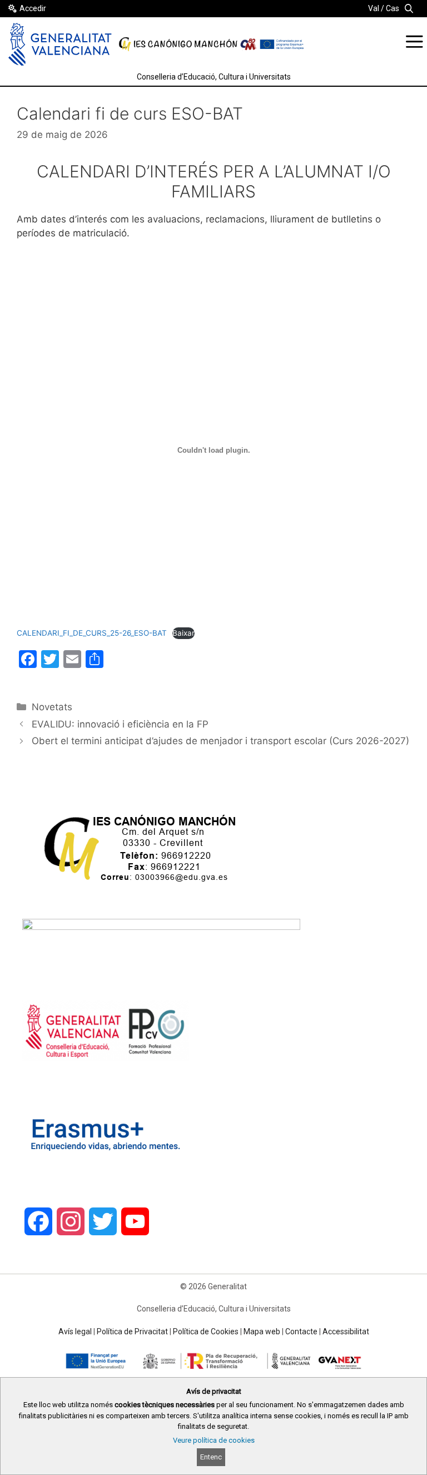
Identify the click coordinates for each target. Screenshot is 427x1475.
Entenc (211, 1457)
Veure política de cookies (214, 1440)
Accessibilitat (345, 1331)
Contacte (301, 1331)
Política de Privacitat (132, 1331)
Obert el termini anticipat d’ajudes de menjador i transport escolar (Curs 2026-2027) (220, 740)
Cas (392, 8)
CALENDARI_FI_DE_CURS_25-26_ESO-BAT (92, 632)
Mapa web (262, 1331)
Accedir (32, 8)
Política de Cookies (206, 1331)
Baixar (183, 632)
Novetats (52, 706)
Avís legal (75, 1331)
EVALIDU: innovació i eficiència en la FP (120, 724)
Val (373, 8)
